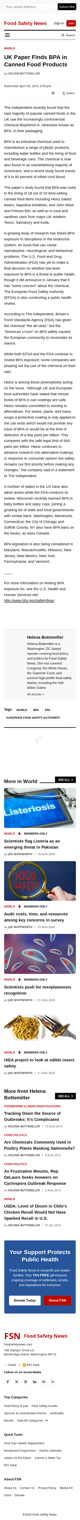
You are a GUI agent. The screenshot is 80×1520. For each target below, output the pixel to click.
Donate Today (25, 1300)
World (9, 48)
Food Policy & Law (16, 1406)
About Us (10, 1488)
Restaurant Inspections (20, 1450)
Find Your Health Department (24, 1443)
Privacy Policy (47, 1488)
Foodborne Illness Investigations (32, 1106)
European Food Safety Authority (33, 717)
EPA (47, 710)
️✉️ (10, 1365)
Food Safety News (44, 1514)
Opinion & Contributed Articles (25, 1413)
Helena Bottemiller (24, 73)
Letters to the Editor (17, 1458)
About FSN (57, 1300)
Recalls (9, 1420)
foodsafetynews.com (18, 1344)
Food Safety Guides (45, 1406)
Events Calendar (50, 1450)
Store (7, 1495)
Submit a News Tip (48, 1458)
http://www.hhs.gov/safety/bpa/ (29, 600)
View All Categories (30, 1420)
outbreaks (57, 1413)
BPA (36, 710)
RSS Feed (10, 1465)
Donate (19, 1495)
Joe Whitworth (20, 854)
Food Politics (15, 1135)
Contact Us (27, 1488)
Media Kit (66, 1488)
